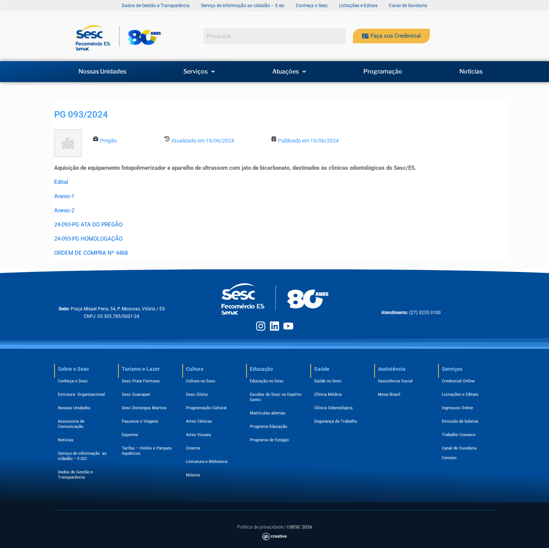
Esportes (130, 434)
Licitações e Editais (460, 394)
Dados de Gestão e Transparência (75, 475)
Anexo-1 (64, 196)
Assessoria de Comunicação (72, 424)
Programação (382, 72)
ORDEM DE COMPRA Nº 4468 (91, 253)
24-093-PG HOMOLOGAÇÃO (88, 238)
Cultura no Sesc (200, 381)
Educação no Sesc (267, 381)
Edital (61, 182)
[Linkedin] (274, 326)
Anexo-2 (64, 210)
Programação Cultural (206, 407)
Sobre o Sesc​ (73, 369)
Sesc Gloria (197, 394)
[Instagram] (260, 326)
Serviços (195, 72)
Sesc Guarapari (136, 394)
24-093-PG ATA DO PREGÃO (88, 224)
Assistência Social (395, 381)
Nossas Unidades (102, 72)
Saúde (321, 369)
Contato (449, 457)
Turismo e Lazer (141, 369)
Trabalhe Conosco (458, 434)
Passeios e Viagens (140, 421)
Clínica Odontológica (333, 407)
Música (193, 475)
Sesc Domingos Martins (144, 407)
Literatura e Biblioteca (206, 461)
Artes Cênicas (199, 421)
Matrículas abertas (267, 413)
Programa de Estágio (269, 440)
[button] (199, 72)
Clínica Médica (328, 394)
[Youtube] (288, 326)
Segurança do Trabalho (335, 421)
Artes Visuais (198, 434)
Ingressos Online (457, 407)
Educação (261, 369)
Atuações (285, 72)
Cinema (193, 448)
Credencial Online (458, 381)
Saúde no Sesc (328, 381)
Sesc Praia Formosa (140, 381)
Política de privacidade (260, 527)
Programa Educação (268, 426)
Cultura (195, 369)
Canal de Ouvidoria (459, 448)
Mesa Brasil (389, 394)
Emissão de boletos (460, 421)
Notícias (471, 72)
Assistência (392, 369)
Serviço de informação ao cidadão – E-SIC (82, 456)
